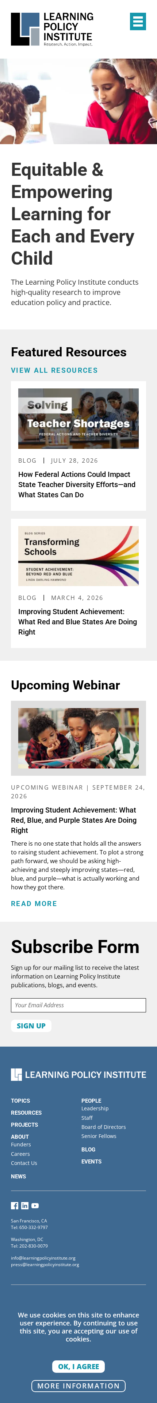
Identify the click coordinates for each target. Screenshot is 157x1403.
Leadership (95, 1108)
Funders (21, 1144)
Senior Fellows (98, 1136)
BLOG (88, 1149)
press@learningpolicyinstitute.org (45, 1264)
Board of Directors (103, 1126)
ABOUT (20, 1137)
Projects (24, 1125)
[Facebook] (14, 1207)
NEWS (18, 1176)
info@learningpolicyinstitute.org (43, 1258)
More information (78, 1385)
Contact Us (24, 1162)
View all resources (54, 371)
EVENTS (91, 1161)
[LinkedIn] (24, 1207)
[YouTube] (35, 1207)
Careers (20, 1153)
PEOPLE (91, 1101)
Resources (26, 1113)
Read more (34, 904)
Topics (20, 1101)
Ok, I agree (78, 1366)
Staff (86, 1117)
